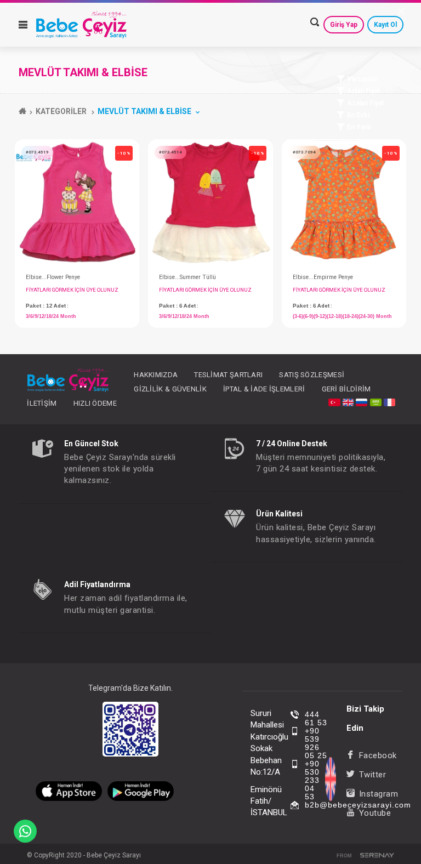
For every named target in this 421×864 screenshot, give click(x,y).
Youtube (375, 813)
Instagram (378, 794)
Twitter (372, 775)
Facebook (378, 755)
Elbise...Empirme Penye (323, 277)
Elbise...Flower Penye (53, 277)
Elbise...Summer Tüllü (187, 277)
